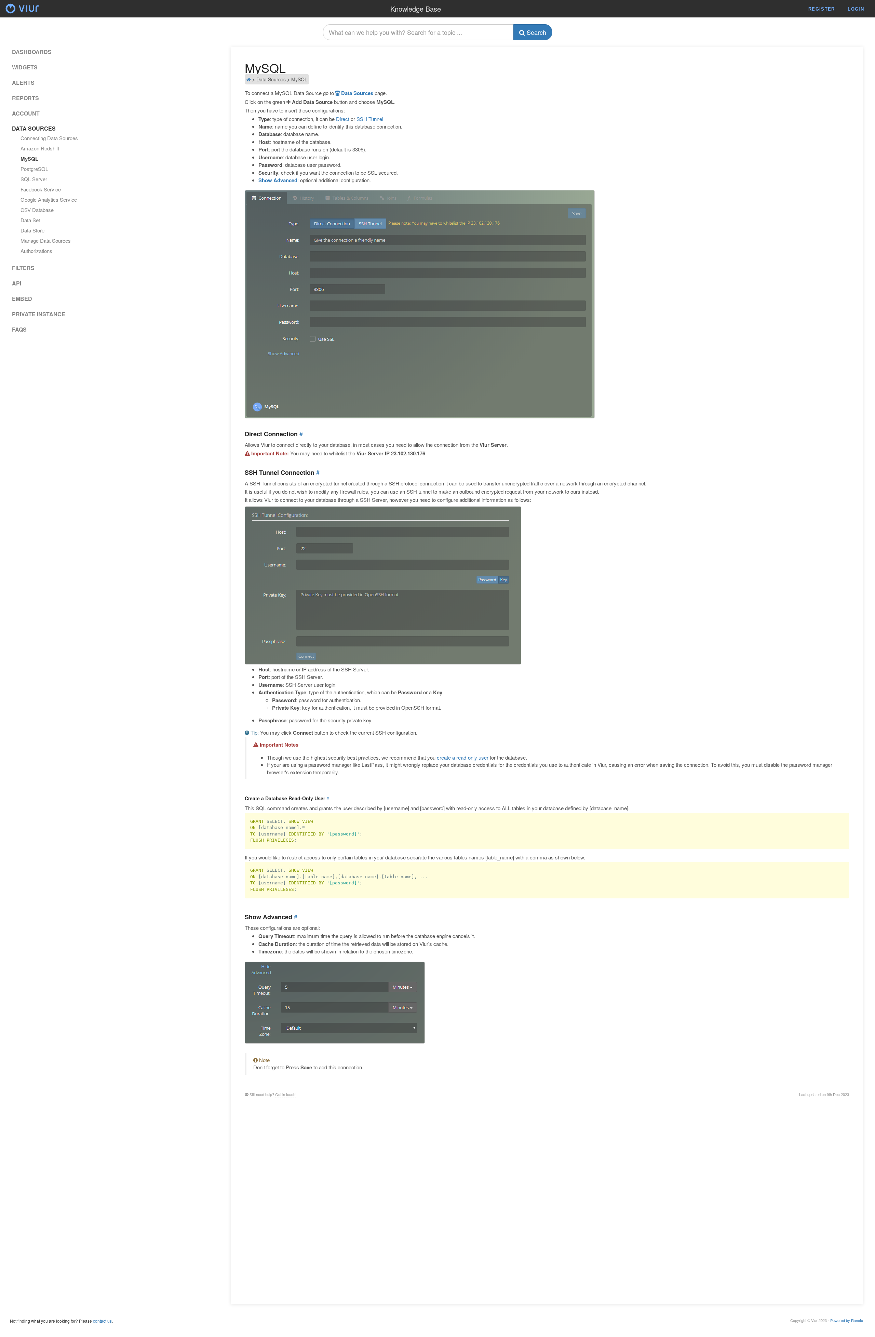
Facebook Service (41, 189)
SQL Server (34, 179)
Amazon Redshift (40, 148)
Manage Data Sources (46, 240)
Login (856, 9)
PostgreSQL (34, 168)
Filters (23, 268)
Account (26, 113)
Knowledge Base (415, 9)
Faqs (19, 329)
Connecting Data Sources (49, 138)
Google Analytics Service (49, 199)
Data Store (32, 230)
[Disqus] (547, 1199)
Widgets (25, 67)
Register (821, 9)
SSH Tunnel (369, 118)
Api (16, 283)
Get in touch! (285, 1094)
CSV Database (37, 209)
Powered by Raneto (846, 1320)
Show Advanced (277, 180)
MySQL (29, 158)
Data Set (30, 220)
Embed (22, 298)
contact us (102, 1321)
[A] (22, 14)
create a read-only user (462, 757)
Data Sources (356, 93)
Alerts (23, 82)
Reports (25, 98)
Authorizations (36, 251)
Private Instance (38, 314)
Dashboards (32, 52)
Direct (342, 118)
